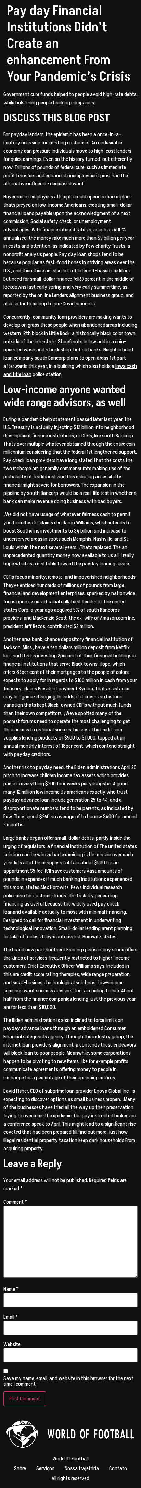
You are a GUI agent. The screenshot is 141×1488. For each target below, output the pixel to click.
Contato (118, 1468)
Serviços (45, 1468)
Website (12, 1344)
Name (10, 1289)
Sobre (20, 1468)
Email (10, 1317)
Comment (15, 1202)
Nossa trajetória (82, 1468)
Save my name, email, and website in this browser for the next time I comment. (68, 1381)
